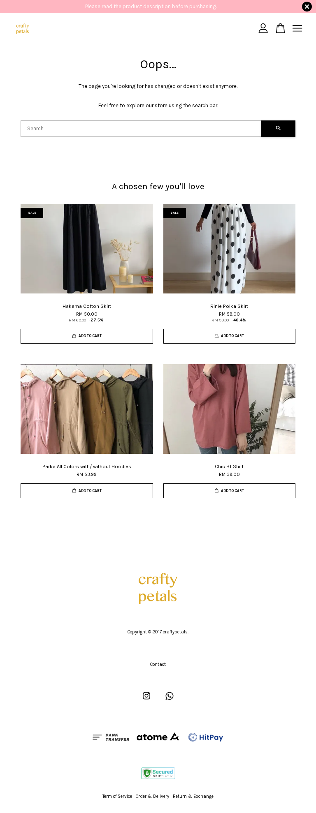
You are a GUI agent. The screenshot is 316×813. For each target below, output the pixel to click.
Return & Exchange (193, 796)
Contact (158, 664)
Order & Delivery (152, 796)
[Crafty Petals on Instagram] (146, 700)
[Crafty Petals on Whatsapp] (169, 700)
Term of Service (117, 796)
